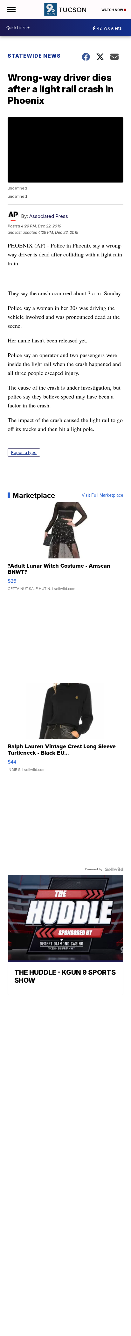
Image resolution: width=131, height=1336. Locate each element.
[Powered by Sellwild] (114, 869)
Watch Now (112, 10)
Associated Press (48, 216)
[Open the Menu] (11, 10)
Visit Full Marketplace (102, 495)
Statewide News (34, 56)
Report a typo (24, 452)
